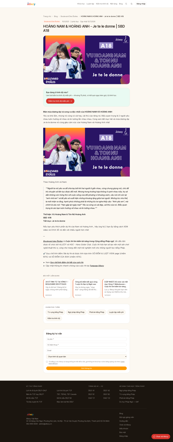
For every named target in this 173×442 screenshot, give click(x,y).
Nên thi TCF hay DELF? (35, 394)
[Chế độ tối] (131, 4)
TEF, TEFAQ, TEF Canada (66, 394)
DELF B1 (91, 394)
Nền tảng (113, 4)
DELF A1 (91, 390)
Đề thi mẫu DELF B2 (64, 398)
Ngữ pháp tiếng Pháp (76, 312)
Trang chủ (47, 16)
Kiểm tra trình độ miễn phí (58, 101)
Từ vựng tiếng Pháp (55, 312)
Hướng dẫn (123, 421)
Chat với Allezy (125, 425)
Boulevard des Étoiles (53, 241)
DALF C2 (106, 398)
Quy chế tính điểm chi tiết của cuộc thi (66, 262)
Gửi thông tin (86, 368)
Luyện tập (90, 4)
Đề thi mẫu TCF (32, 398)
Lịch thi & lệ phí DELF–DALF (36, 390)
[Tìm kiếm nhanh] (126, 3)
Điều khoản (123, 429)
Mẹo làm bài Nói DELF (65, 402)
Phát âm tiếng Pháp (96, 312)
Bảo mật (122, 432)
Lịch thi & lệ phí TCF (64, 390)
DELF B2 (106, 394)
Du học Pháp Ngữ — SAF (129, 402)
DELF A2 (106, 390)
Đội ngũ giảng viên (126, 417)
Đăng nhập (141, 4)
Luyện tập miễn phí (116, 312)
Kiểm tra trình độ (102, 4)
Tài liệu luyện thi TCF (34, 402)
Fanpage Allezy (97, 266)
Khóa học (81, 4)
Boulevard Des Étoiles (69, 16)
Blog (121, 4)
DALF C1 (91, 398)
